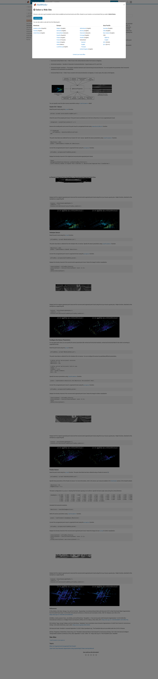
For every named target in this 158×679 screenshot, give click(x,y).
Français (83, 46)
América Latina (37, 28)
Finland (58, 37)
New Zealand (106, 33)
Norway (82, 30)
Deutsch (83, 42)
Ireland (58, 42)
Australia (105, 28)
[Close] (124, 5)
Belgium (59, 28)
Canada (35, 30)
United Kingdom (84, 49)
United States (36, 33)
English (83, 44)
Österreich (82, 33)
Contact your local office (79, 54)
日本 (104, 42)
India (104, 30)
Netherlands (83, 28)
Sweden (82, 37)
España (58, 35)
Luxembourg (60, 46)
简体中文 (107, 37)
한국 (104, 44)
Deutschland (60, 33)
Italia (58, 44)
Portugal (82, 35)
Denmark (59, 30)
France (58, 40)
